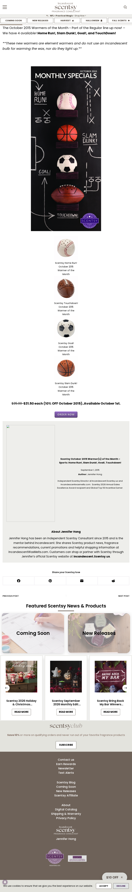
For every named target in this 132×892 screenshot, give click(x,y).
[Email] (82, 581)
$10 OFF (112, 877)
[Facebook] (19, 581)
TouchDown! (106, 33)
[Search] (125, 7)
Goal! (81, 33)
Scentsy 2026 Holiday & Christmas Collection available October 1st (21, 702)
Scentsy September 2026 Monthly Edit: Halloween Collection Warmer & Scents (66, 702)
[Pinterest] (50, 581)
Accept (103, 885)
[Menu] (5, 7)
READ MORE (22, 712)
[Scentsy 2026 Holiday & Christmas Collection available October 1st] (21, 677)
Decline (121, 885)
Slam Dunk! (66, 33)
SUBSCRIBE (66, 745)
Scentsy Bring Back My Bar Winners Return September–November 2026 (111, 702)
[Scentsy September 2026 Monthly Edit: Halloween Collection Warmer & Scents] (66, 677)
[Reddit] (113, 581)
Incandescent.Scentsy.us (92, 556)
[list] (66, 15)
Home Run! (46, 33)
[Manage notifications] (5, 882)
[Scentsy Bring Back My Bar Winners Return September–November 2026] (110, 677)
